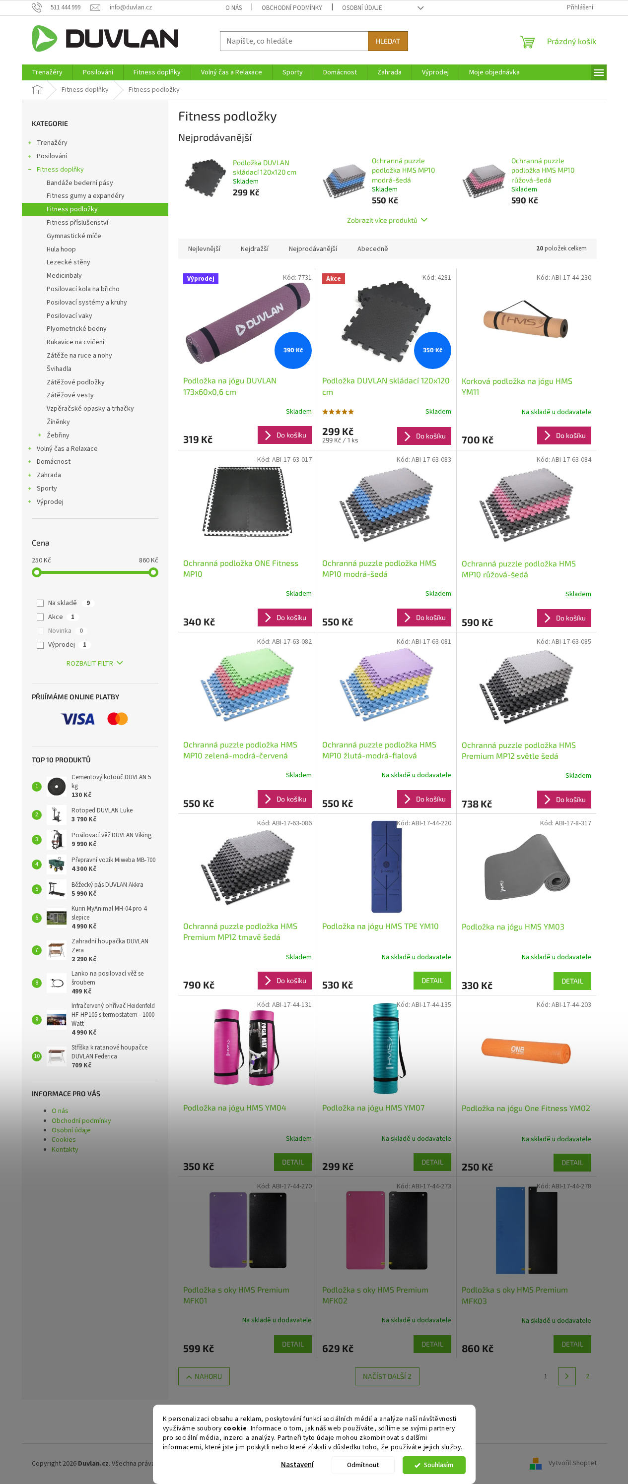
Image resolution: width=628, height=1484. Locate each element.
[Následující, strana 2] (567, 1376)
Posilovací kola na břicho (83, 289)
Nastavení (297, 1465)
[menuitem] (47, 72)
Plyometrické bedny (77, 329)
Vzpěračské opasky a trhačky (90, 409)
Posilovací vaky (69, 316)
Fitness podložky (72, 209)
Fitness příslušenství (77, 223)
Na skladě (69, 603)
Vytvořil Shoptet (573, 1464)
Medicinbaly (64, 276)
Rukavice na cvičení (75, 342)
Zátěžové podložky (76, 382)
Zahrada (49, 475)
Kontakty (65, 1150)
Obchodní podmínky (292, 7)
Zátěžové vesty (70, 395)
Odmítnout (363, 1465)
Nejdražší (255, 249)
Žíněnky (58, 422)
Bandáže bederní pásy (80, 183)
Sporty (47, 489)
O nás (233, 7)
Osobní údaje (362, 7)
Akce (61, 617)
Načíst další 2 (387, 1376)
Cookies (64, 1140)
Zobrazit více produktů (382, 220)
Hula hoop (61, 249)
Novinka (65, 631)
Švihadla (59, 369)
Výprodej (50, 502)
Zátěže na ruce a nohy (79, 356)
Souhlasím (438, 1465)
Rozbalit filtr (90, 664)
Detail (432, 980)
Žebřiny (58, 435)
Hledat (388, 41)
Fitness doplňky (60, 170)
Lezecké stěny (68, 262)
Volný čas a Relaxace (67, 449)
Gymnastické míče (74, 236)
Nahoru (208, 1376)
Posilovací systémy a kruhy (87, 303)
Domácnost (53, 462)
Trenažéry (52, 143)
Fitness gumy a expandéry (86, 196)
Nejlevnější (204, 249)
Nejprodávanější (313, 249)
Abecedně (372, 249)
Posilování (52, 156)
